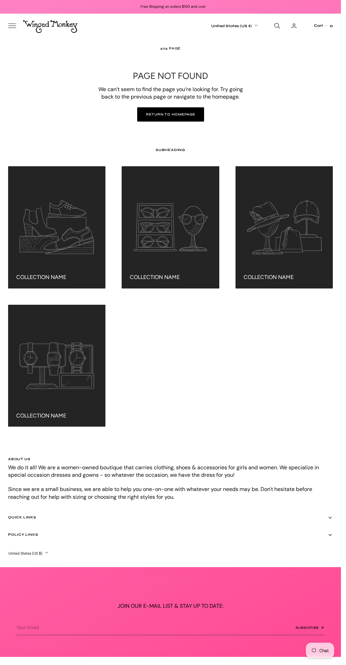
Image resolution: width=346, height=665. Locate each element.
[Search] (276, 26)
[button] (11, 25)
